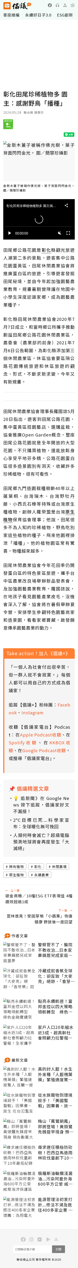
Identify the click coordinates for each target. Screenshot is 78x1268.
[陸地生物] (8, 125)
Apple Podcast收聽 (40, 734)
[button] (72, 5)
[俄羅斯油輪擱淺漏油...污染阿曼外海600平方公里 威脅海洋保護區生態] (19, 1181)
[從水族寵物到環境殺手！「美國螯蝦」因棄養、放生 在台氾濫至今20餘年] (19, 1103)
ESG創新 (65, 15)
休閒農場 (59, 866)
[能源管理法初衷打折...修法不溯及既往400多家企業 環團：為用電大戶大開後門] (19, 1207)
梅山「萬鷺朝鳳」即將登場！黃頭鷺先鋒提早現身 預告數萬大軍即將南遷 (56, 1126)
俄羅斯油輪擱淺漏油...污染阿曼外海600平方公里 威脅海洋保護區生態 (55, 1179)
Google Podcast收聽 (44, 750)
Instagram (32, 712)
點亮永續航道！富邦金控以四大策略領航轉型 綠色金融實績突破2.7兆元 (56, 1006)
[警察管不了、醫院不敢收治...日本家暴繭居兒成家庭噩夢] (19, 953)
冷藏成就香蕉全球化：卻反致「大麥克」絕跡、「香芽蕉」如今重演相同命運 (55, 976)
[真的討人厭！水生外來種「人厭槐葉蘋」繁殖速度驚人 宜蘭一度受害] (19, 1077)
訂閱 (58, 1249)
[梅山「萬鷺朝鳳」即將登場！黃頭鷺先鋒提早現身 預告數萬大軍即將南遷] (19, 1129)
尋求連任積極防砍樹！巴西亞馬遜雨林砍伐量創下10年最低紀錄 (55, 1153)
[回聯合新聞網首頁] (6, 5)
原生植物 (16, 874)
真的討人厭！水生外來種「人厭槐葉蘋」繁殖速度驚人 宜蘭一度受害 (55, 1074)
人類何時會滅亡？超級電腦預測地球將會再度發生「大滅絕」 (41, 841)
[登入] (65, 5)
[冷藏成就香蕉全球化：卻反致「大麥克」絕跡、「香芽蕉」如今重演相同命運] (19, 979)
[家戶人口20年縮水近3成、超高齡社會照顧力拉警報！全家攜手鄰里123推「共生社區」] (19, 1035)
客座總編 (11, 15)
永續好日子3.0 (38, 15)
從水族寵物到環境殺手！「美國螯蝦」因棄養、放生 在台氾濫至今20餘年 (55, 1100)
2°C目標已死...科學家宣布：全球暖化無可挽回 (41, 823)
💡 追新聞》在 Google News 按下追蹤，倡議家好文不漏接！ (41, 804)
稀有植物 (16, 866)
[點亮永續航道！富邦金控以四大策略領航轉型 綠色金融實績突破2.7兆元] (19, 1009)
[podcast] (57, 5)
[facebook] (50, 5)
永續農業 (41, 874)
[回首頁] (17, 5)
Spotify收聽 (23, 742)
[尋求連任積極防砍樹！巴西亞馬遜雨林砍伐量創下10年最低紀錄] (19, 1155)
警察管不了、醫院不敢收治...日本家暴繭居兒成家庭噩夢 (55, 950)
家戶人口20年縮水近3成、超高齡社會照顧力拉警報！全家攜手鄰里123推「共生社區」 (55, 1033)
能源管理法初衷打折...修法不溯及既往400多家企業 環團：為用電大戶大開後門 (55, 1205)
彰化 (38, 866)
